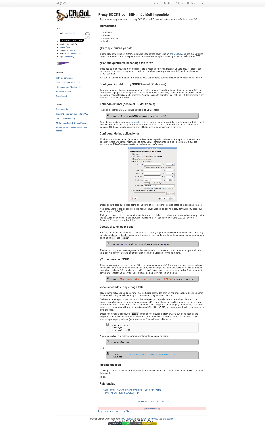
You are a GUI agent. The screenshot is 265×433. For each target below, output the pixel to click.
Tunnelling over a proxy (121, 392)
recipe (72, 50)
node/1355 (76, 53)
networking (69, 56)
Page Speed (61, 96)
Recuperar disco (63, 109)
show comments (152, 408)
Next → (165, 401)
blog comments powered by (115, 411)
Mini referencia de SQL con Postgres (72, 123)
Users (202, 3)
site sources (169, 418)
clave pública (135, 121)
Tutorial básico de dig (65, 118)
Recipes (191, 3)
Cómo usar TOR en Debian (68, 82)
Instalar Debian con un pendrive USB (72, 113)
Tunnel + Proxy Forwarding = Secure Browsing (132, 389)
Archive (167, 3)
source (62, 47)
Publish (179, 3)
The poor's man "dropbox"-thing (69, 87)
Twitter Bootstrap (149, 418)
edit (68, 47)
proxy (176, 53)
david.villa (70, 33)
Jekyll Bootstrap (128, 418)
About (156, 3)
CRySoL (61, 2)
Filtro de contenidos (64, 77)
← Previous (141, 401)
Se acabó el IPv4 (63, 91)
